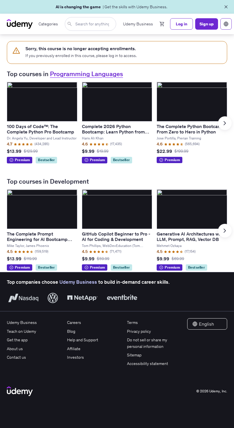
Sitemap (134, 355)
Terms (132, 322)
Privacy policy (139, 331)
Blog (71, 331)
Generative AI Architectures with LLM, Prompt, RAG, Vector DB (190, 236)
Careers (74, 322)
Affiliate (73, 348)
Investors (75, 357)
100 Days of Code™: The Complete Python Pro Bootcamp (40, 129)
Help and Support (82, 339)
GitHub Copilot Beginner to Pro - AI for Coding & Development (116, 236)
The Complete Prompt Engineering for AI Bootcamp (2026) (37, 239)
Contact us (16, 357)
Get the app (17, 339)
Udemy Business (78, 282)
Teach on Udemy (21, 331)
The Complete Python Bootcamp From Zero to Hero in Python (191, 129)
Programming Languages (86, 74)
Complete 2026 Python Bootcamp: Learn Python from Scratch (113, 131)
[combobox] (91, 24)
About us (15, 348)
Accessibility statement (147, 363)
